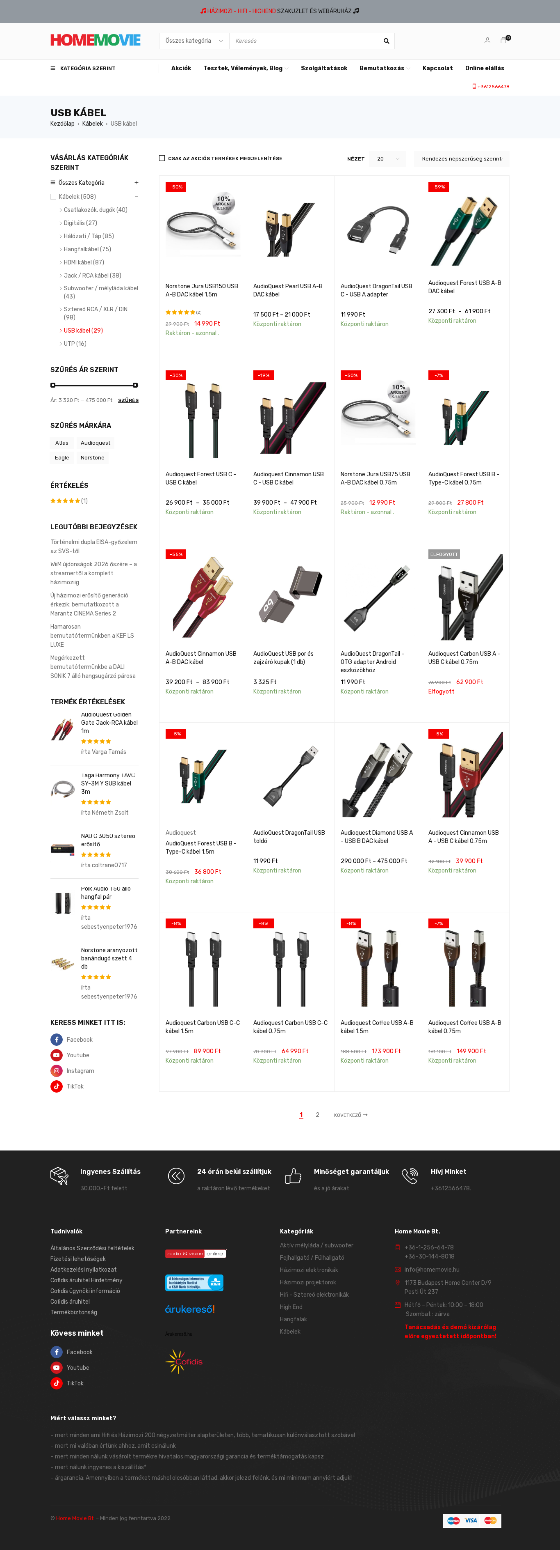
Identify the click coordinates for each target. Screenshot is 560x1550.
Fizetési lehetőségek (78, 1259)
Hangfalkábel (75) (87, 249)
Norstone (93, 458)
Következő (347, 1115)
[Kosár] (503, 40)
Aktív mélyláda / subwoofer (316, 1245)
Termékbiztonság (73, 1312)
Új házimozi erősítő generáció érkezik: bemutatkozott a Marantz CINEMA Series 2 (89, 604)
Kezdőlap (62, 123)
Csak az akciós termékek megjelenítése (225, 158)
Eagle (62, 458)
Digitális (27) (80, 223)
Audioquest (95, 443)
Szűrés (128, 400)
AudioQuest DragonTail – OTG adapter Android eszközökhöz (373, 662)
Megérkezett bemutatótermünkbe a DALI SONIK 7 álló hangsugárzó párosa (93, 667)
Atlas (61, 443)
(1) (69, 501)
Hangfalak (293, 1319)
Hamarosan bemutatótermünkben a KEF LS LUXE (92, 635)
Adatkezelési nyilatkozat (83, 1269)
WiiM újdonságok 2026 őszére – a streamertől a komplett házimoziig (93, 573)
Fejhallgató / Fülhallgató (312, 1257)
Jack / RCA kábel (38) (92, 275)
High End (291, 1307)
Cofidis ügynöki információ (85, 1291)
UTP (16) (75, 343)
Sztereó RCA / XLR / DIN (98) (95, 313)
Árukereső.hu (178, 1334)
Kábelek (92, 123)
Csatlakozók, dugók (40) (95, 210)
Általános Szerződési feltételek (92, 1248)
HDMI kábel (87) (84, 262)
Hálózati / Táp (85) (89, 236)
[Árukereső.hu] (189, 1310)
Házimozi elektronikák (309, 1270)
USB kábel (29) (83, 330)
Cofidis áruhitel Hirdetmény (86, 1280)
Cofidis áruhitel (70, 1301)
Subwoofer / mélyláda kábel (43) (101, 292)
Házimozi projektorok (308, 1282)
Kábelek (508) (77, 196)
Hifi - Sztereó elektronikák (314, 1294)
